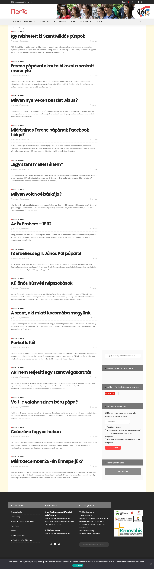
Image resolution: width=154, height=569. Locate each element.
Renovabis (83, 527)
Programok (85, 21)
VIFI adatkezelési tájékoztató (22, 540)
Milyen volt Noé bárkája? (36, 194)
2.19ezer (94, 169)
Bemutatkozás (16, 512)
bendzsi (15, 41)
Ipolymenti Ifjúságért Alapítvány (92, 524)
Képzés (62, 21)
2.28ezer (94, 347)
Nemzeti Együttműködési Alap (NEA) (93, 518)
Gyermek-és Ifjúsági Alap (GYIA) (92, 521)
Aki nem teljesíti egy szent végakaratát (51, 372)
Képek (13, 531)
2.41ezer (94, 436)
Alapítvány (43, 21)
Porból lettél (23, 343)
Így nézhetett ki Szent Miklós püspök (48, 36)
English (125, 2)
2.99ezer (94, 229)
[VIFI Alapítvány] (123, 471)
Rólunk (16, 21)
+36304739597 (55, 524)
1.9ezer (94, 318)
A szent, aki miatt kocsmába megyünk (50, 313)
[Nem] (151, 564)
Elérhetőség (15, 517)
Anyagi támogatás (18, 535)
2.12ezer (94, 75)
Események (15, 526)
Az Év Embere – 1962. (31, 224)
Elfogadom (78, 565)
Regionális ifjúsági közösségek (22, 521)
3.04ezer (94, 41)
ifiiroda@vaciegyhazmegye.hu (62, 521)
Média (72, 21)
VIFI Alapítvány (85, 515)
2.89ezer (94, 466)
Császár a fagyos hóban (36, 432)
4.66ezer (94, 105)
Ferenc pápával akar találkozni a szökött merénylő (52, 68)
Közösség (28, 21)
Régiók (99, 21)
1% (55, 21)
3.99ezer (94, 258)
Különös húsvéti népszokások (41, 283)
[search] (140, 22)
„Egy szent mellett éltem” (37, 164)
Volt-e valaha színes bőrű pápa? (44, 402)
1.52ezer (94, 140)
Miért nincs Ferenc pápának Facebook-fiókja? (51, 132)
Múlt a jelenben (18, 31)
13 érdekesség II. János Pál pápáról (46, 253)
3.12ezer (94, 407)
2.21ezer (94, 377)
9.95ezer (94, 199)
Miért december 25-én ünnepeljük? (47, 461)
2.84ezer (94, 288)
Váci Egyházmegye (86, 512)
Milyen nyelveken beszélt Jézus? (44, 100)
